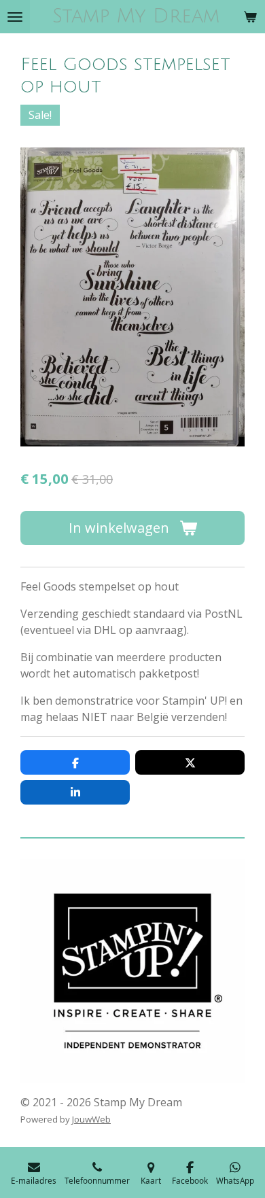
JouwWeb (91, 1119)
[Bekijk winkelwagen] (250, 16)
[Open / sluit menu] (15, 16)
